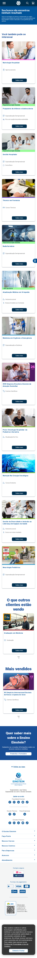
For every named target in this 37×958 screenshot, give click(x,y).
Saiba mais (19, 80)
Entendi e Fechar (19, 951)
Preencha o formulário (18, 754)
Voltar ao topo (19, 767)
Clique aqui (21, 905)
